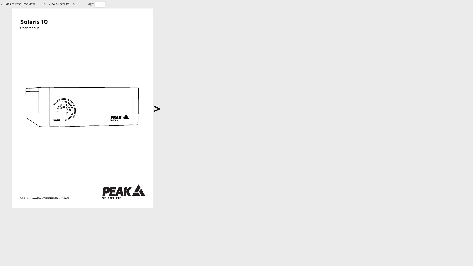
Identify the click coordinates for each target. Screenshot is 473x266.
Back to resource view (19, 4)
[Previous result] (45, 4)
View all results (59, 4)
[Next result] (73, 4)
